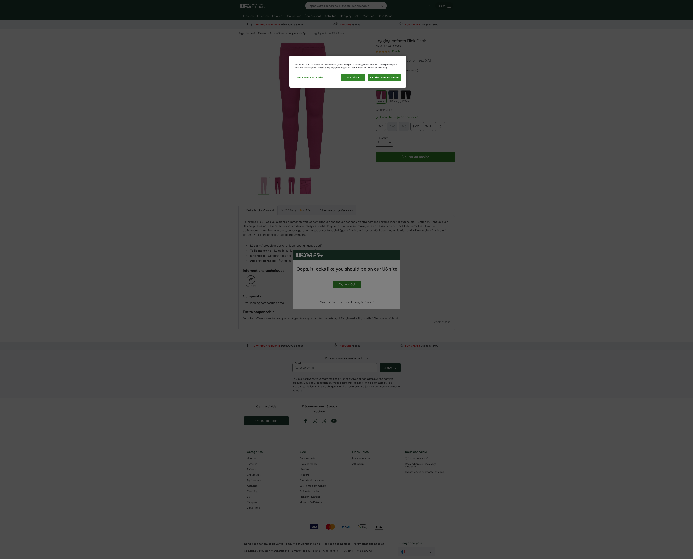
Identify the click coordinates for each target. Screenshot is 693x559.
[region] (347, 72)
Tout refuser (353, 77)
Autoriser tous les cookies (384, 77)
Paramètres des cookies (310, 77)
